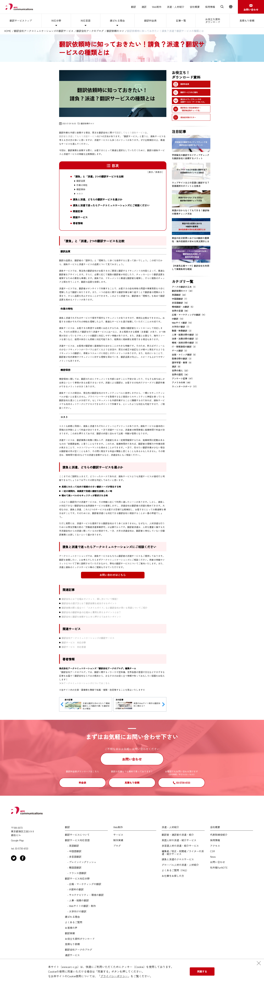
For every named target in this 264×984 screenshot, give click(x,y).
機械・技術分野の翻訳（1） (185, 342)
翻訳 (133, 6)
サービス (118, 834)
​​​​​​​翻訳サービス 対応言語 (74, 646)
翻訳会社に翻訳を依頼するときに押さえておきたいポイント (91, 616)
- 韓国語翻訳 (73, 867)
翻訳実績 (70, 933)
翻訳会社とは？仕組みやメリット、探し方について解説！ (90, 599)
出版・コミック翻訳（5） (184, 354)
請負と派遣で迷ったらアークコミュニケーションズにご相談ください (111, 205)
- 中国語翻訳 (73, 851)
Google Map (17, 840)
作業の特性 (81, 185)
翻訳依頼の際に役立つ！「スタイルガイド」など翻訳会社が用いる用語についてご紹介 (104, 607)
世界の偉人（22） (180, 370)
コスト (79, 193)
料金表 (82, 782)
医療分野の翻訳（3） (182, 358)
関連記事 (78, 211)
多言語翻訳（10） (180, 302)
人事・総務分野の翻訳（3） (185, 334)
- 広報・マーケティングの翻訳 (83, 884)
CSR (212, 851)
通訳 (143, 6)
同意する (202, 971)
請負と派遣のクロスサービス (178, 859)
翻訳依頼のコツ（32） (183, 290)
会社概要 (195, 6)
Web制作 (156, 6)
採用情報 (210, 6)
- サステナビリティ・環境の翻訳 (84, 895)
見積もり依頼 (247, 20)
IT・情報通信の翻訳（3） (184, 346)
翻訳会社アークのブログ (90, 31)
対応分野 (56, 20)
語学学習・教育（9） (182, 362)
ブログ (117, 845)
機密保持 (80, 189)
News (213, 856)
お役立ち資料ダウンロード (212, 20)
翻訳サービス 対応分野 (74, 642)
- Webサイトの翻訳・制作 (80, 906)
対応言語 (85, 20)
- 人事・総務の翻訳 (77, 900)
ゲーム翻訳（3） (180, 350)
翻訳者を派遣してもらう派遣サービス (78, 136)
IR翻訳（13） (178, 318)
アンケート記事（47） (183, 378)
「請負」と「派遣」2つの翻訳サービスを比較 (98, 176)
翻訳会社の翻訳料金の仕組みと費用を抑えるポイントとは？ (91, 612)
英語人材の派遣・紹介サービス (179, 840)
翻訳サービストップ (21, 20)
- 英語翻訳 (72, 845)
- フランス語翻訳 (75, 873)
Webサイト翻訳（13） (182, 322)
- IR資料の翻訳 (74, 889)
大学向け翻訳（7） (181, 326)
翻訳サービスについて (77, 834)
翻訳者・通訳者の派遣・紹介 (178, 834)
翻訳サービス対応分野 (77, 878)
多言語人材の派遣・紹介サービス (180, 845)
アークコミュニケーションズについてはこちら (87, 683)
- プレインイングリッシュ (80, 862)
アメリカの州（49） (182, 382)
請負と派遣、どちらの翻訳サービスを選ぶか (97, 199)
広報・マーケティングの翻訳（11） (189, 314)
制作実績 (118, 840)
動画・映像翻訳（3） (182, 330)
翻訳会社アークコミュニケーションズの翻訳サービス (43, 31)
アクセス (215, 845)
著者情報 (78, 223)
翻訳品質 (80, 180)
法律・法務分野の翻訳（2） (185, 338)
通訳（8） (177, 366)
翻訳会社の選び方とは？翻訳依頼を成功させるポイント (89, 603)
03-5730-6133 (183, 782)
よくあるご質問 (73, 922)
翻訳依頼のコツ (115, 31)
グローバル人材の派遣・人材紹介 (180, 864)
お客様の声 (71, 927)
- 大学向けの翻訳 (75, 911)
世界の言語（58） (180, 310)
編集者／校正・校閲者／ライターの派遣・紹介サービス (183, 852)
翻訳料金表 (150, 20)
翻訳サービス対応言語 (77, 840)
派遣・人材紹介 (175, 6)
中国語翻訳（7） (180, 298)
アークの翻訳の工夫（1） (184, 286)
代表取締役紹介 (218, 834)
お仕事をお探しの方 (173, 875)
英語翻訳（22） (179, 294)
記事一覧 (181, 20)
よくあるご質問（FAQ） (175, 870)
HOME (7, 31)
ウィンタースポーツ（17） (185, 386)
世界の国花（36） (180, 374)
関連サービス (80, 217)
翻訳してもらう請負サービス (130, 132)
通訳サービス (72, 955)
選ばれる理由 (117, 20)
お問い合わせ (132, 759)
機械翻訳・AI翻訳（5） (183, 306)
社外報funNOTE (219, 867)
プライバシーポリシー (114, 976)
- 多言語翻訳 (73, 856)
